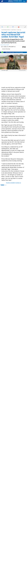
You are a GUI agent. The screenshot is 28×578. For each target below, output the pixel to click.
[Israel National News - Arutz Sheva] (15, 1)
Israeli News (13, 29)
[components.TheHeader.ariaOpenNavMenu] (4, 1)
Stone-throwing (6, 49)
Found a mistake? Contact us (13, 182)
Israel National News (5, 29)
